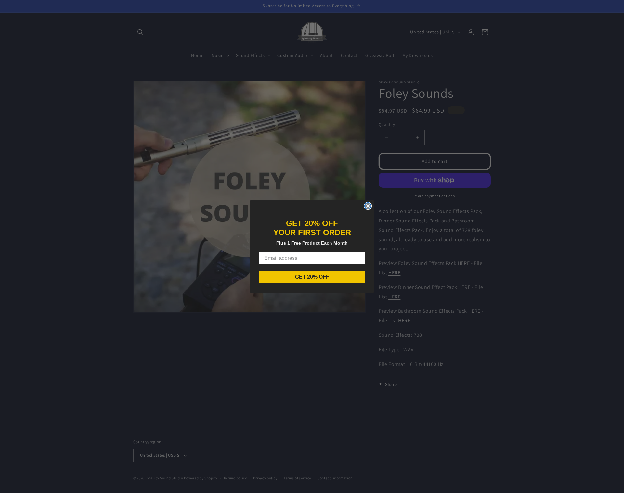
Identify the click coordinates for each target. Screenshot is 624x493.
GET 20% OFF (312, 277)
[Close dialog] (368, 206)
